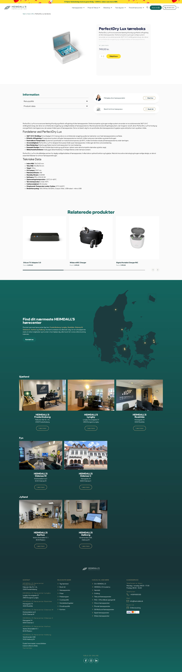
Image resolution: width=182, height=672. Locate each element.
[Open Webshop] (111, 8)
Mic (33, 14)
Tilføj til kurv (113, 56)
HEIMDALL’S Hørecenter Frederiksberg (33, 584)
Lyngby (64, 327)
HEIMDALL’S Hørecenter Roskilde (37, 601)
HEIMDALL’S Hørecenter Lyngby (37, 593)
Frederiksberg (55, 327)
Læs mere (102, 42)
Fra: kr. (28, 265)
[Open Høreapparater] (84, 8)
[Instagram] (91, 660)
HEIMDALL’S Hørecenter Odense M (38, 610)
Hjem (24, 14)
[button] (104, 45)
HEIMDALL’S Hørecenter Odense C (38, 618)
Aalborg (42, 330)
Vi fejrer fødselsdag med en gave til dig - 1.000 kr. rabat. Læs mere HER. (91, 2)
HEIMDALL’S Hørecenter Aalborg (37, 635)
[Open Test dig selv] (125, 8)
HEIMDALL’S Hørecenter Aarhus (37, 626)
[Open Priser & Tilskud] (99, 8)
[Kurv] (178, 7)
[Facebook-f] (85, 660)
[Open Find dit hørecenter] (143, 8)
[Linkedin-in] (96, 660)
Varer (29, 14)
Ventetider (27, 648)
